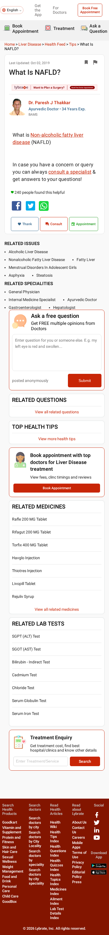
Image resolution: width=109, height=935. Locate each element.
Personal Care (9, 888)
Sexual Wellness (9, 859)
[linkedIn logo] (96, 832)
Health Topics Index (55, 879)
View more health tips (56, 439)
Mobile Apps (77, 845)
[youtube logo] (96, 840)
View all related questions (57, 412)
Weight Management (12, 869)
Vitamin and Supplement (11, 830)
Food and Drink (9, 879)
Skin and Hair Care (9, 849)
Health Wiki (55, 824)
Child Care (10, 896)
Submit (85, 380)
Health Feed (55, 44)
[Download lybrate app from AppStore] (99, 873)
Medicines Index (58, 891)
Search (85, 761)
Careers (78, 837)
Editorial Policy (78, 874)
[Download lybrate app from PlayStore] (99, 867)
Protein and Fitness (11, 839)
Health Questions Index (58, 850)
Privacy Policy (78, 864)
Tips (72, 44)
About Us (79, 822)
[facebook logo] (96, 817)
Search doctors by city (35, 822)
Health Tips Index (55, 836)
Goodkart (9, 822)
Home (9, 44)
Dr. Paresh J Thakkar (49, 102)
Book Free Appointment (90, 10)
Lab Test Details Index (57, 913)
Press (77, 882)
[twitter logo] (96, 824)
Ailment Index (56, 901)
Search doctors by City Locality (35, 839)
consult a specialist (69, 172)
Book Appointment (57, 488)
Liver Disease (29, 44)
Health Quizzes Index (56, 865)
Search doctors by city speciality (36, 876)
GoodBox (9, 901)
